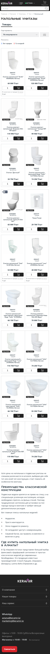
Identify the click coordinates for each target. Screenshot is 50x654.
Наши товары (9, 596)
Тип (30, 14)
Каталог (13, 14)
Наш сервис (8, 603)
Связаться (9, 649)
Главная (4, 14)
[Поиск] (46, 8)
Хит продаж (7, 43)
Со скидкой (19, 43)
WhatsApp (7, 614)
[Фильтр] (44, 34)
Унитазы (22, 14)
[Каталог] (21, 3)
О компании (8, 589)
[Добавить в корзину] (18, 88)
